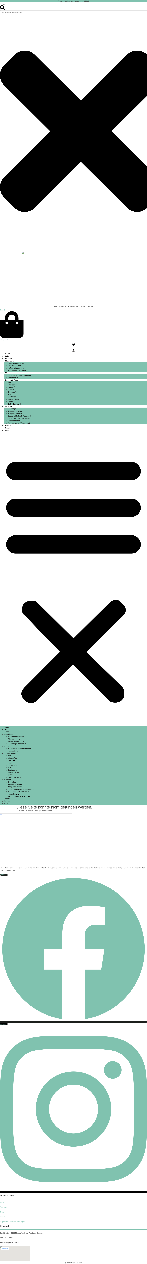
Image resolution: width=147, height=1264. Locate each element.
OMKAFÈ (11, 387)
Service (8, 428)
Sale (7, 356)
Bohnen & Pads (11, 380)
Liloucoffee (12, 385)
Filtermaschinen (14, 366)
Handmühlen (13, 378)
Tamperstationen (15, 414)
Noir (9, 382)
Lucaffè (11, 390)
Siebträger (12, 409)
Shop (2, 1212)
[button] (73, 578)
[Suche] (1, 251)
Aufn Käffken (13, 399)
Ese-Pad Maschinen (16, 363)
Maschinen (9, 361)
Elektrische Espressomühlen (19, 375)
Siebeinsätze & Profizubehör (19, 418)
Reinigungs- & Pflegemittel (19, 423)
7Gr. (9, 394)
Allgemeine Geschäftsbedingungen (12, 1222)
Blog (7, 430)
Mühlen (8, 373)
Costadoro (12, 397)
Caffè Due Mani (14, 404)
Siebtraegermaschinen (17, 370)
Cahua (10, 402)
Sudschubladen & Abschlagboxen (22, 416)
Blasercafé (12, 392)
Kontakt (2, 1217)
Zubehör (9, 406)
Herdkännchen (14, 421)
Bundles (8, 358)
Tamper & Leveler (15, 411)
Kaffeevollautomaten (16, 368)
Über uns (3, 1207)
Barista (8, 425)
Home (7, 354)
